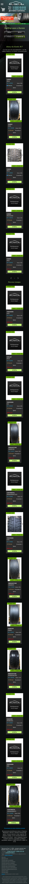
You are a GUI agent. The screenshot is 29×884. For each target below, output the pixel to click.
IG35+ (8, 765)
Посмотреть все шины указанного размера (14, 828)
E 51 (8, 403)
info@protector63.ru (10, 852)
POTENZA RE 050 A (12, 675)
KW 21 (9, 125)
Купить (14, 92)
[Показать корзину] (3, 11)
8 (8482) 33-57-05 (19, 9)
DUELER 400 (11, 449)
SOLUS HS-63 (10, 215)
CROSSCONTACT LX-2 (12, 494)
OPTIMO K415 (10, 720)
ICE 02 (8, 358)
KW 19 (8, 81)
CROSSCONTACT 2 (11, 811)
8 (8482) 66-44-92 (19, 7)
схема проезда (8, 855)
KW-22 (8, 170)
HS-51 (8, 260)
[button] (7, 155)
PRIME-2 (10, 630)
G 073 (8, 313)
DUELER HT (11, 584)
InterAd (3, 874)
